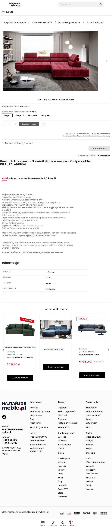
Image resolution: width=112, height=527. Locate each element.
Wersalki (90, 466)
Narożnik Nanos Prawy (89, 354)
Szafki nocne (92, 473)
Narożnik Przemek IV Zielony (20, 357)
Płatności (62, 415)
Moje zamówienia (94, 411)
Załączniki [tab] (51, 178)
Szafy (88, 485)
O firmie (34, 407)
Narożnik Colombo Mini (53, 349)
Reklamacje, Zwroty (67, 411)
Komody (90, 444)
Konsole (89, 489)
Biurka (89, 433)
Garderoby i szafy (66, 433)
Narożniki (62, 485)
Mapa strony (36, 415)
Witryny (89, 440)
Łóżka (88, 458)
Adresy (89, 419)
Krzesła (61, 462)
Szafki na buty (64, 444)
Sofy (60, 481)
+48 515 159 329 (9, 443)
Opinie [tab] (28, 178)
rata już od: (76, 134)
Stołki (60, 493)
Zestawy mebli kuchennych (37, 449)
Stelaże (89, 481)
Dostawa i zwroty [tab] (16, 178)
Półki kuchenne (37, 440)
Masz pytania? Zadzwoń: (94, 155)
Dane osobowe (93, 415)
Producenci (35, 423)
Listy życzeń (91, 423)
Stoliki (60, 477)
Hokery (33, 433)
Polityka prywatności (67, 423)
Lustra (61, 448)
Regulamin (63, 407)
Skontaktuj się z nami (40, 411)
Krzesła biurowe (93, 437)
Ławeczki (62, 440)
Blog (32, 419)
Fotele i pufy (64, 458)
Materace (90, 477)
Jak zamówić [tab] (38, 178)
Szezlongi (62, 496)
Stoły (60, 473)
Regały (89, 448)
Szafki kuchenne (38, 444)
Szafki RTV (63, 489)
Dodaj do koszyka (29, 124)
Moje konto (91, 407)
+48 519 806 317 (9, 440)
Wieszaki (62, 437)
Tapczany (90, 470)
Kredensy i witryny (38, 437)
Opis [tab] (4, 178)
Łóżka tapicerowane (95, 462)
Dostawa (62, 419)
